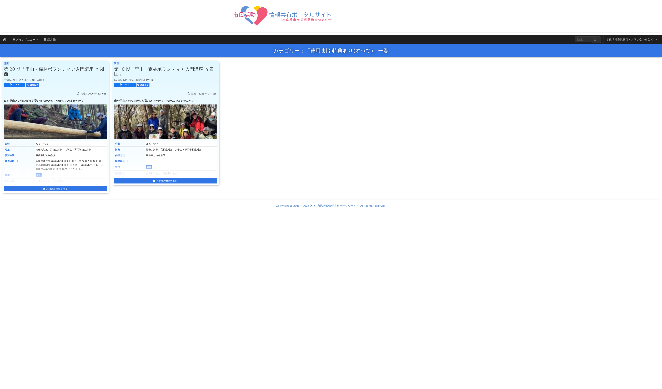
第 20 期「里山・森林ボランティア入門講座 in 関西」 (54, 71)
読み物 (51, 39)
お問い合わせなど (630, 39)
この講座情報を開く (57, 188)
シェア (16, 84)
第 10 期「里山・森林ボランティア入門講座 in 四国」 (164, 71)
